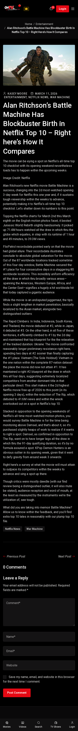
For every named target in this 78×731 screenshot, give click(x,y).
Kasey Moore (17, 93)
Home (28, 24)
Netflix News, (38, 97)
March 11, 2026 (46, 93)
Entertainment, (15, 97)
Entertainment (44, 24)
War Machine (60, 97)
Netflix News (12, 528)
